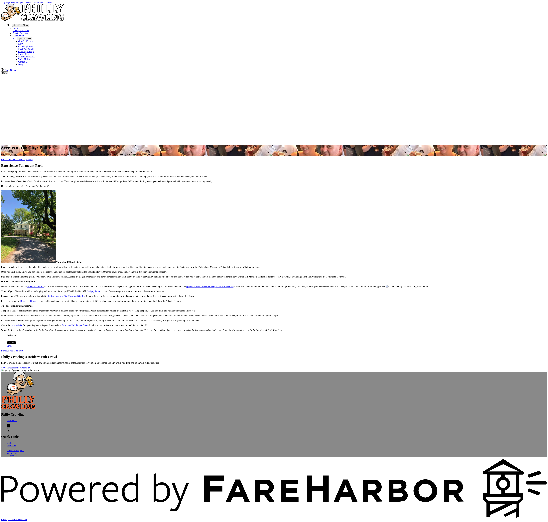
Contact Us (23, 62)
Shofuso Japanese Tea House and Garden (66, 296)
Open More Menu (20, 25)
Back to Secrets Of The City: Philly (17, 159)
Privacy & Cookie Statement (14, 519)
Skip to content (32, 2)
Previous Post (7, 350)
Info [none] (14, 38)
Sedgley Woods (94, 291)
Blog (20, 64)
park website (16, 325)
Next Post (18, 350)
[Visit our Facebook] (8, 426)
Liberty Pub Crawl (21, 30)
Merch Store (18, 35)
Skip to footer (46, 2)
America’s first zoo (35, 286)
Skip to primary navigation (13, 2)
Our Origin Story (26, 51)
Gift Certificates (25, 41)
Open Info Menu (24, 38)
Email (9, 346)
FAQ (20, 44)
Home (15, 28)
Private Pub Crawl (21, 33)
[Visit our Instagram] (8, 430)
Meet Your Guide (26, 49)
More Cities (23, 54)
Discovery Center (28, 301)
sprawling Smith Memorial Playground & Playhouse (209, 286)
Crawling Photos (25, 46)
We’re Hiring (24, 59)
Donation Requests (26, 56)
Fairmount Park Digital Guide (75, 325)
